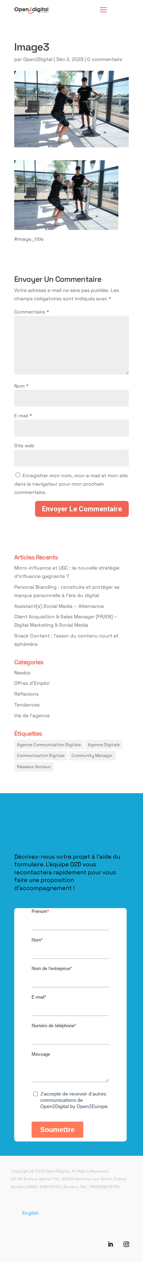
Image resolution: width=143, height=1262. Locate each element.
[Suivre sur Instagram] (126, 1244)
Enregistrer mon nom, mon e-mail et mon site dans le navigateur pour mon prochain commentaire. (71, 483)
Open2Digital (37, 59)
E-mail (23, 415)
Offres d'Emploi (31, 683)
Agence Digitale (104, 744)
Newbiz (22, 672)
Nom (21, 385)
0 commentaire (104, 59)
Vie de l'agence (32, 715)
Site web (24, 445)
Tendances (27, 704)
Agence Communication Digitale (49, 744)
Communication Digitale (41, 755)
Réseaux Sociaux (34, 766)
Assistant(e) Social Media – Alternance (59, 606)
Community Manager (92, 755)
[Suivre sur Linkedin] (110, 1244)
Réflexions (26, 693)
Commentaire (31, 311)
